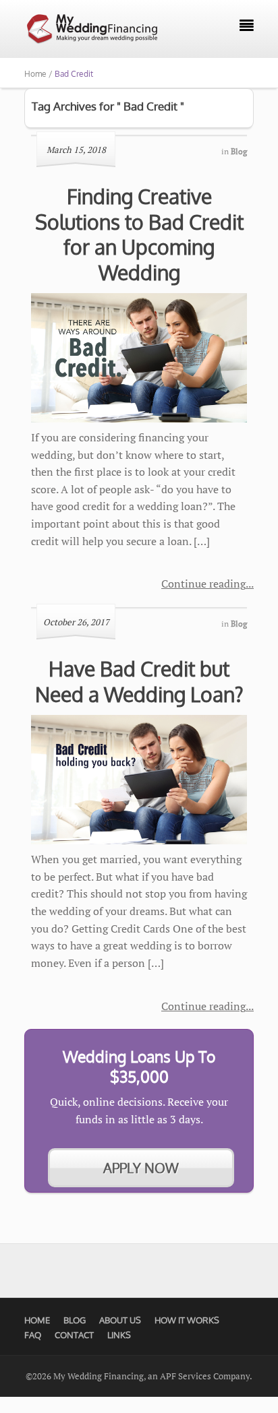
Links (119, 1334)
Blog (74, 1320)
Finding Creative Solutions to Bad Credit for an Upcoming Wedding (139, 234)
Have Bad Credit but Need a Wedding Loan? (139, 681)
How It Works (187, 1320)
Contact (74, 1334)
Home (37, 1320)
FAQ (32, 1334)
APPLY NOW (141, 1167)
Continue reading (203, 583)
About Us (120, 1320)
